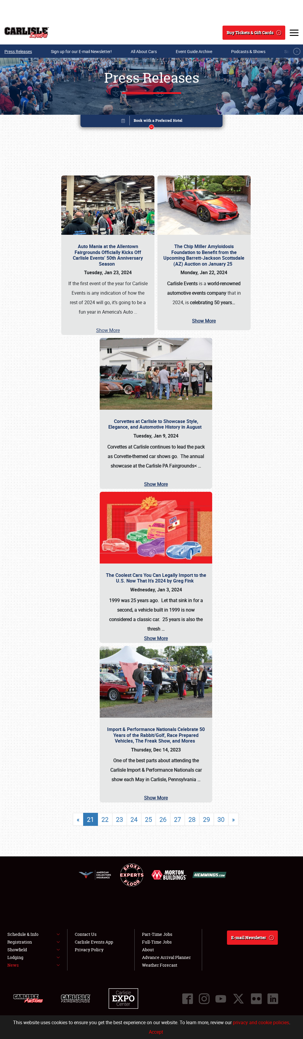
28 (192, 819)
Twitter (238, 998)
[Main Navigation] (294, 33)
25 (148, 819)
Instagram (204, 998)
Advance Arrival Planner (166, 957)
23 (119, 819)
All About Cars (144, 51)
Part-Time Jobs (157, 934)
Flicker (256, 998)
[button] (151, 122)
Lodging (15, 957)
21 (90, 819)
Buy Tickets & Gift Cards (250, 32)
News (13, 965)
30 (221, 819)
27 (177, 819)
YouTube (220, 998)
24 (134, 819)
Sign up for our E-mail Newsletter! (81, 51)
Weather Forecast (159, 965)
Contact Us (85, 934)
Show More (108, 330)
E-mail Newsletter (248, 937)
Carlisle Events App (94, 942)
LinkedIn (272, 998)
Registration (19, 942)
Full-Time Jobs (157, 942)
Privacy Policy (89, 949)
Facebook (187, 998)
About (148, 949)
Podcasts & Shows (248, 51)
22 (105, 819)
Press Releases (18, 51)
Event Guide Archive (194, 51)
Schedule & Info (22, 934)
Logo (26, 32)
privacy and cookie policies (261, 1022)
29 (206, 819)
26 (163, 819)
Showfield (17, 949)
